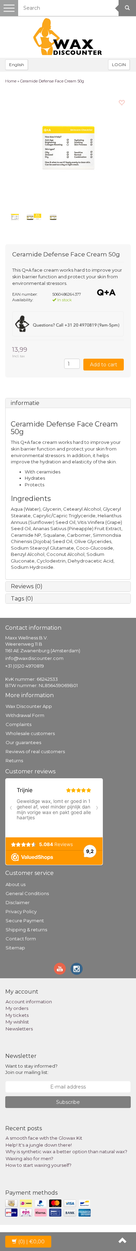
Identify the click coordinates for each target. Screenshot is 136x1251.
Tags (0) (22, 598)
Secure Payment (25, 920)
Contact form (21, 938)
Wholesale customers (30, 733)
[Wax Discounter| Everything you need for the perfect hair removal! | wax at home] (68, 37)
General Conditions (27, 893)
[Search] (127, 8)
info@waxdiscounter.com (34, 658)
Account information (29, 1001)
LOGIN (119, 64)
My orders (17, 1008)
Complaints (18, 724)
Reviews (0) (27, 586)
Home (10, 81)
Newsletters (19, 1028)
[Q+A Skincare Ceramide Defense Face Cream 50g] (68, 148)
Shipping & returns (26, 929)
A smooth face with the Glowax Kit (44, 1138)
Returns (14, 760)
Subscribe (68, 1102)
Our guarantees (23, 742)
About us (15, 884)
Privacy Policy (21, 911)
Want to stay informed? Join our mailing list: (31, 1069)
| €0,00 (31, 1241)
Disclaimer (18, 902)
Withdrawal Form (25, 715)
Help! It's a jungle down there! (39, 1145)
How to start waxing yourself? (38, 1165)
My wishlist (17, 1022)
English (16, 64)
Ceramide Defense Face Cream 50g (52, 81)
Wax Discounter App (29, 706)
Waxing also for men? (29, 1158)
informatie (25, 403)
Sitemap (15, 947)
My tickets (17, 1015)
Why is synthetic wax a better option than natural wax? (66, 1151)
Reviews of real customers (35, 751)
